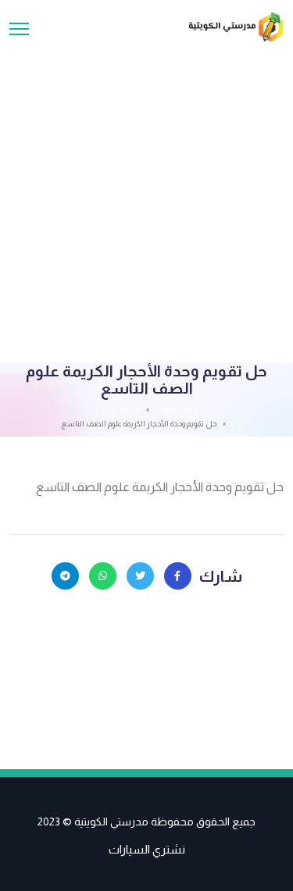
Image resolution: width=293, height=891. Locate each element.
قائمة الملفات (176, 409)
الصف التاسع (117, 409)
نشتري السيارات (147, 849)
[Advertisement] (146, 196)
